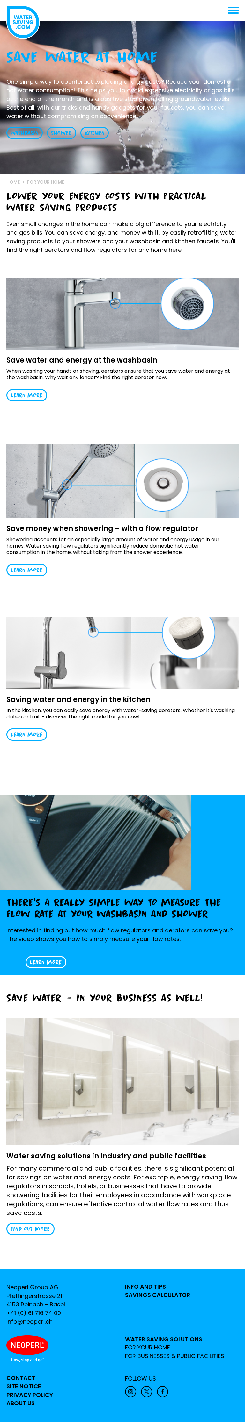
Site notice (23, 1386)
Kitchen (95, 133)
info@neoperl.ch (29, 1322)
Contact (20, 1378)
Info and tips (145, 1287)
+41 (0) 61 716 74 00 (33, 1313)
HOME (13, 182)
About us (20, 1403)
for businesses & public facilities (174, 1356)
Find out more (30, 1229)
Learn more (27, 395)
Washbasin (25, 133)
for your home (147, 1347)
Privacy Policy (29, 1395)
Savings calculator (157, 1295)
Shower (61, 133)
